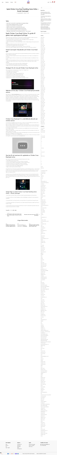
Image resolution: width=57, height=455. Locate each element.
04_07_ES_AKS (43, 130)
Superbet (42, 390)
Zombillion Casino (43, 434)
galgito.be (42, 253)
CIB (41, 218)
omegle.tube (42, 326)
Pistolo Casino (42, 348)
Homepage (42, 275)
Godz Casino (42, 262)
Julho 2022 (42, 93)
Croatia (42, 222)
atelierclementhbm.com (44, 181)
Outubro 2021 (42, 103)
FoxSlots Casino (43, 249)
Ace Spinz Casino (43, 173)
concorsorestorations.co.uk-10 (45, 221)
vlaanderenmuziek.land (44, 414)
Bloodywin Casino (43, 199)
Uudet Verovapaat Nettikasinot (45, 406)
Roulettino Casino (43, 361)
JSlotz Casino (42, 282)
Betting (42, 197)
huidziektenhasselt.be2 (44, 277)
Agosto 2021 (42, 106)
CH (41, 215)
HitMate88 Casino (43, 274)
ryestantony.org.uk (43, 364)
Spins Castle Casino (43, 384)
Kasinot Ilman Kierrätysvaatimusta (45, 286)
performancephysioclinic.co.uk (45, 344)
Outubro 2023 (43, 78)
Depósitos (42, 229)
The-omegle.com (43, 397)
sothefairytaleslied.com (44, 372)
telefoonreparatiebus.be (44, 392)
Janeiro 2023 (42, 86)
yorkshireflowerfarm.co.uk (44, 430)
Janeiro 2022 (42, 101)
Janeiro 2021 (42, 111)
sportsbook (42, 388)
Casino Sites (42, 209)
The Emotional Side (43, 396)
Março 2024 (42, 74)
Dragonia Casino (43, 233)
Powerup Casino (43, 350)
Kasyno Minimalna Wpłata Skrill (45, 289)
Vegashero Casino (43, 409)
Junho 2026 (42, 40)
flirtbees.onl (42, 246)
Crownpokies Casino (43, 223)
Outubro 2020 (43, 114)
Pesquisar (41, 8)
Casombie (42, 214)
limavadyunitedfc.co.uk (44, 297)
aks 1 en (42, 177)
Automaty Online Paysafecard (44, 182)
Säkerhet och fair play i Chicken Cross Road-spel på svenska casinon (16, 27)
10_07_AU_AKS (43, 136)
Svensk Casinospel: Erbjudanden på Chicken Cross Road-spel (15, 24)
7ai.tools (42, 166)
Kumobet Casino (43, 294)
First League (42, 245)
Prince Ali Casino (43, 353)
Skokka (42, 365)
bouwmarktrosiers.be (43, 202)
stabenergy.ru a (43, 389)
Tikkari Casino (42, 398)
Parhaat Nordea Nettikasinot (44, 335)
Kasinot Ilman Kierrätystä (44, 285)
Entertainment (42, 237)
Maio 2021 (42, 107)
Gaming (42, 258)
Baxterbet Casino (43, 190)
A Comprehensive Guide (44, 170)
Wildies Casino (43, 419)
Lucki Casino (42, 302)
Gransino (42, 267)
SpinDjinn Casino (43, 377)
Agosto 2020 (42, 117)
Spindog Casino (43, 378)
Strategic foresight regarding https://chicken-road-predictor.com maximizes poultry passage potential (34, 226)
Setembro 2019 (43, 123)
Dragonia (42, 231)
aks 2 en (42, 178)
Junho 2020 (42, 118)
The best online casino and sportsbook (46, 394)
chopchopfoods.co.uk (43, 217)
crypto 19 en (42, 226)
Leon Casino (42, 295)
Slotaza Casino (43, 368)
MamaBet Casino (43, 305)
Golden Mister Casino (43, 263)
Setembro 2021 (43, 105)
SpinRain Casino (43, 382)
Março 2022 (42, 98)
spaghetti (42, 373)
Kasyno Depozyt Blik (43, 287)
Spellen (42, 374)
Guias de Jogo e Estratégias (44, 270)
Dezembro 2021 (43, 102)
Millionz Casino (43, 311)
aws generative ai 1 (43, 185)
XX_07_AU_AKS (43, 429)
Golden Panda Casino (44, 265)
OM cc (42, 323)
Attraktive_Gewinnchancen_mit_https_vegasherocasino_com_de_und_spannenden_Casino (11, 226)
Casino (41, 206)
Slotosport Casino (43, 369)
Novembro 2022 (43, 89)
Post (41, 349)
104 (41, 138)
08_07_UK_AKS (43, 132)
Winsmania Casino (43, 425)
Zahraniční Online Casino (44, 433)
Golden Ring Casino (43, 266)
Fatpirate (42, 239)
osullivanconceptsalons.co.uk (44, 330)
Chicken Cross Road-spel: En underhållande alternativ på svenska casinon (16, 28)
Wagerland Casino (43, 417)
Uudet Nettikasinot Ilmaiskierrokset (45, 404)
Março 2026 (42, 44)
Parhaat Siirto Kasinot (43, 338)
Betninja (42, 194)
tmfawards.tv (42, 400)
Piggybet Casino (43, 345)
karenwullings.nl (43, 283)
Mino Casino (42, 313)
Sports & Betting (43, 386)
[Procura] (50, 2)
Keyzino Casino (43, 290)
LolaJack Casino (43, 301)
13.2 (41, 141)
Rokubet (42, 360)
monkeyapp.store (43, 314)
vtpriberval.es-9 (43, 415)
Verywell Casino (43, 413)
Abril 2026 (42, 42)
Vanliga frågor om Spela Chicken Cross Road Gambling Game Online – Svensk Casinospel (19, 31)
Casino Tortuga (43, 210)
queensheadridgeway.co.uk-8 (44, 356)
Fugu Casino (42, 250)
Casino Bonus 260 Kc (43, 207)
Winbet (42, 421)
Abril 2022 (42, 97)
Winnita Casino (43, 422)
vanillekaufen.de (43, 408)
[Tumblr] (14, 210)
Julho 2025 (42, 54)
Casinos (42, 213)
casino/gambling (43, 211)
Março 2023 (42, 85)
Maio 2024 (42, 73)
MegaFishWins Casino (43, 310)
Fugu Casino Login (43, 251)
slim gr (41, 366)
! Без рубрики (43, 128)
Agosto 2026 (42, 37)
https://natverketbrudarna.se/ (16, 94)
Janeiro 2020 (42, 121)
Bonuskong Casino (43, 201)
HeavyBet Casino (43, 271)
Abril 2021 (42, 109)
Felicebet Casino (43, 241)
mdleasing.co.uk (43, 307)
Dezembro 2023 (43, 77)
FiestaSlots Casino (43, 242)
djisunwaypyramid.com (43, 230)
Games (42, 257)
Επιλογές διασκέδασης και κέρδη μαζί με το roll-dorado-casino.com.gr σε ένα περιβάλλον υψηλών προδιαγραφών (46, 24)
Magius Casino (43, 303)
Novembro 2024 (43, 65)
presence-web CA (43, 352)
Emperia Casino (43, 235)
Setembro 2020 (43, 115)
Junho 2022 (42, 94)
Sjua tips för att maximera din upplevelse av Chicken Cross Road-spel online (16, 29)
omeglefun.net (42, 327)
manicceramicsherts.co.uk (44, 306)
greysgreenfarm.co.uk (43, 269)
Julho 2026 (42, 38)
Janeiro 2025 (42, 62)
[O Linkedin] (13, 210)
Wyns (41, 427)
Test (41, 393)
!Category (42, 129)
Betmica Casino (43, 193)
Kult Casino (42, 293)
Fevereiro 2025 (43, 61)
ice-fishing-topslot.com (44, 278)
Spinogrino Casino (43, 381)
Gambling (42, 254)
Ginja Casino (42, 259)
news (41, 318)
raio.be (42, 357)
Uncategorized (43, 402)
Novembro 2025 (43, 49)
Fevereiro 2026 (43, 45)
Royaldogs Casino (43, 362)
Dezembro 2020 (43, 113)
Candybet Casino (43, 203)
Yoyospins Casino (43, 431)
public (41, 354)
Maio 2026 (42, 41)
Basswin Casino (43, 189)
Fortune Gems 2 (43, 247)
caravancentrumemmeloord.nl (44, 205)
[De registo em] (48, 2)
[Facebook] (10, 210)
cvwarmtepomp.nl (43, 227)
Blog (22, 7)
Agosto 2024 (42, 69)
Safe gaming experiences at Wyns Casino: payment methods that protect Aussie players (46, 13)
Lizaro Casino (42, 299)
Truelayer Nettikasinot (43, 401)
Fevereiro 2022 (43, 99)
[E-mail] (15, 210)
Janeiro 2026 (42, 46)
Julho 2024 (42, 70)
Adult (41, 174)
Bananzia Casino (43, 186)
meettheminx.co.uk (43, 309)
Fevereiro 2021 (43, 110)
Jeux (41, 281)
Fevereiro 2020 (43, 119)
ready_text (42, 358)
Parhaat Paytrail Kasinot (44, 336)
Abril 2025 (42, 58)
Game (41, 255)
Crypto (41, 225)
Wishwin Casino (43, 426)
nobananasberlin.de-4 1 (44, 319)
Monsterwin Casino (43, 315)
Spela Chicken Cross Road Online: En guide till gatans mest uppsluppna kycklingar (17, 23)
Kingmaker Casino (43, 291)
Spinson (42, 385)
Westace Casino (43, 418)
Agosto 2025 (42, 53)
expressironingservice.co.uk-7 (44, 238)
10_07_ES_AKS (43, 137)
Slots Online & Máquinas (44, 370)
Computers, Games (43, 219)
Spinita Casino (42, 380)
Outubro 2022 (43, 90)
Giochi (41, 261)
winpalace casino (43, 423)
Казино (42, 435)
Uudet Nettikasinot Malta (44, 405)
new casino (42, 317)
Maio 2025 (42, 57)
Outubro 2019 (42, 122)
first (41, 243)
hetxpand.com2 (43, 273)
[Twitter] (12, 210)
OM (41, 322)
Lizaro (41, 298)
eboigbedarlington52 (20, 13)
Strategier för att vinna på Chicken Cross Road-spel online (14, 25)
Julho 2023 (42, 81)
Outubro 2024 (43, 66)
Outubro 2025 (43, 50)
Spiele (41, 376)
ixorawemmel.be (43, 279)
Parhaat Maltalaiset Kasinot (44, 334)
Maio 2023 (42, 82)
